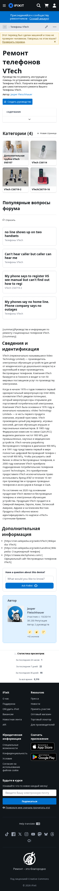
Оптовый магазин (41, 714)
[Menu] (4, 5)
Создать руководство (19, 101)
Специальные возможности (10, 746)
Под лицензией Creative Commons (29, 878)
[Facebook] (13, 834)
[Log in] (54, 5)
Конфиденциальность (15, 753)
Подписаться (29, 801)
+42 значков (33, 636)
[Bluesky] (46, 834)
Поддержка (9, 703)
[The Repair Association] (29, 841)
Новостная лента (12, 719)
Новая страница (48, 133)
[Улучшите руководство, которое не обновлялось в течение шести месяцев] (43, 632)
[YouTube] (33, 834)
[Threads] (52, 834)
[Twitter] (20, 834)
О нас (6, 698)
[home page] (16, 5)
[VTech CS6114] (43, 150)
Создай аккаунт (39, 18)
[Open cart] (46, 5)
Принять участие (40, 709)
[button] (38, 5)
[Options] (5, 27)
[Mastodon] (40, 834)
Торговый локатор (41, 719)
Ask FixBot (27, 585)
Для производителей (43, 724)
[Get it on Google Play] (43, 757)
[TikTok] (7, 834)
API (4, 724)
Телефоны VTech (19, 26)
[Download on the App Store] (42, 746)
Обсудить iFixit (11, 709)
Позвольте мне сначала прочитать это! (28, 807)
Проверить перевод (13, 41)
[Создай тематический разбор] (36, 632)
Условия (7, 758)
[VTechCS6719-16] (43, 177)
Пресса (35, 698)
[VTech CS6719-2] (16, 177)
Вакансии (8, 714)
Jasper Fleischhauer (21, 94)
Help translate (27, 823)
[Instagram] (27, 834)
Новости (35, 703)
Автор (12, 600)
